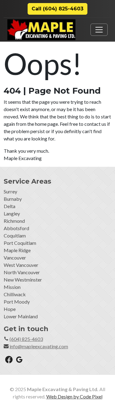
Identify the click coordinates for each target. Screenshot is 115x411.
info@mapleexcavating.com (39, 346)
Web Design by (74, 396)
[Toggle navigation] (99, 30)
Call (57, 9)
